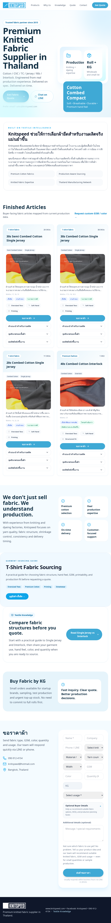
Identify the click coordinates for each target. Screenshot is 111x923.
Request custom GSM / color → (91, 215)
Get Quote (100, 5)
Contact (83, 5)
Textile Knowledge (62, 911)
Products (35, 5)
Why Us (47, 5)
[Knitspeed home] (14, 5)
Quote (73, 5)
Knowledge (60, 5)
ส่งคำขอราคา (83, 872)
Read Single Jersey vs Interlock (83, 634)
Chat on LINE (42, 96)
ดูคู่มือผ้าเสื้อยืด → (17, 596)
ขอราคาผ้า (27, 318)
